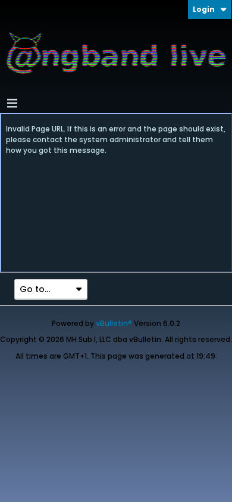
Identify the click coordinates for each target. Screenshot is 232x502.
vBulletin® (114, 323)
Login (204, 9)
